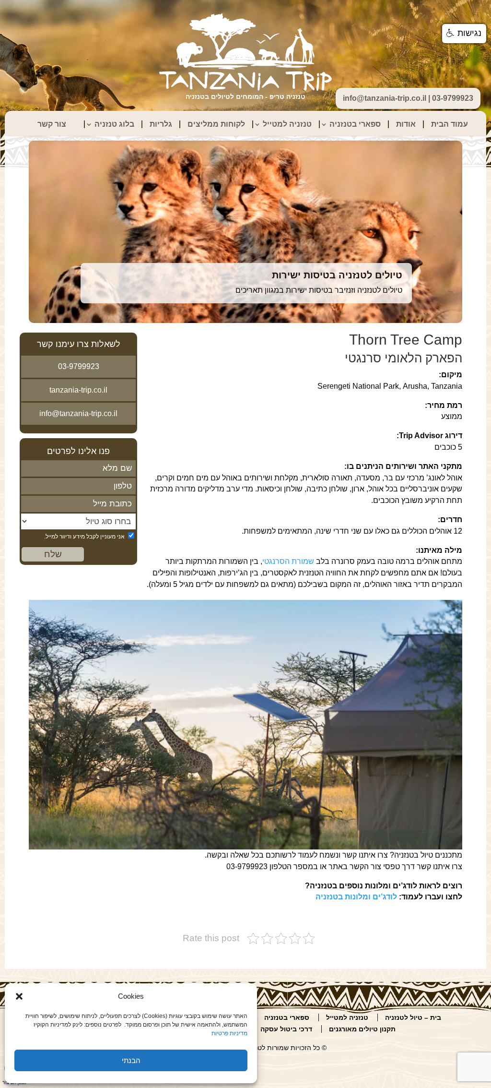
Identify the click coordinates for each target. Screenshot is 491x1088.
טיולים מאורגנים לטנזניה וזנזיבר (332, 272)
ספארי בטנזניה (355, 124)
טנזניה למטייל (287, 124)
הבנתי (131, 1060)
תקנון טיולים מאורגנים (362, 1029)
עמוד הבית (449, 124)
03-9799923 (78, 366)
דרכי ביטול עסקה (286, 1029)
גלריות (161, 124)
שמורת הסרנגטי (288, 561)
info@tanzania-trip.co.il (78, 413)
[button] (19, 996)
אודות (406, 124)
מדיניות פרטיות (229, 1033)
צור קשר (51, 124)
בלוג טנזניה (114, 124)
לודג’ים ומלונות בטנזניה (356, 897)
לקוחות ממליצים (216, 124)
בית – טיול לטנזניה (413, 1017)
